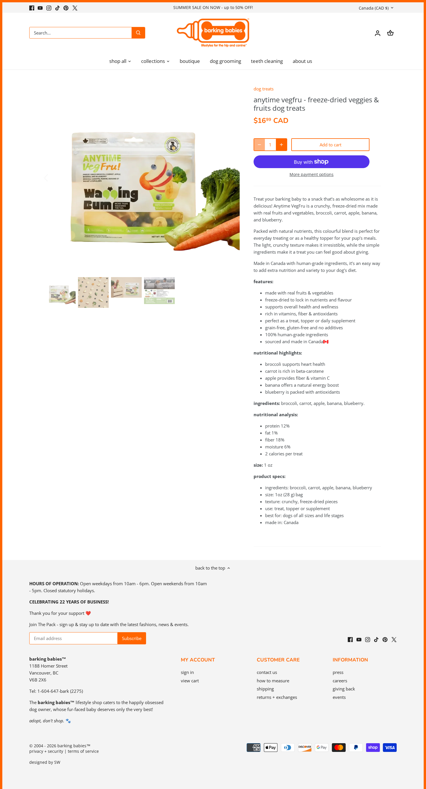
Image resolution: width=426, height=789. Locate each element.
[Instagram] (48, 7)
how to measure (273, 680)
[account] (377, 33)
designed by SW (44, 762)
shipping (265, 689)
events (339, 697)
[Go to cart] (390, 33)
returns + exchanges (277, 697)
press (338, 672)
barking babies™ (73, 745)
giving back (344, 689)
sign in (187, 672)
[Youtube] (40, 7)
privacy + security (46, 751)
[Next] (230, 177)
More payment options (312, 174)
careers (340, 680)
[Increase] (281, 145)
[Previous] (53, 177)
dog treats (264, 89)
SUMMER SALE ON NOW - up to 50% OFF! (213, 7)
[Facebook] (31, 7)
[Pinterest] (65, 7)
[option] (142, 177)
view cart (190, 680)
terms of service (83, 751)
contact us (267, 672)
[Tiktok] (57, 7)
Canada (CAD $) (374, 8)
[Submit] (138, 32)
